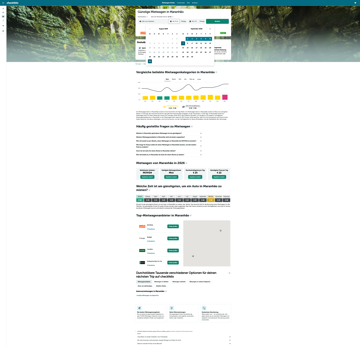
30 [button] (177, 57)
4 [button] (154, 43)
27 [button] (163, 57)
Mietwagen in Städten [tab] (161, 281)
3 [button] (196, 39)
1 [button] (172, 39)
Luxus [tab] (199, 79)
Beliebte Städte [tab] (161, 286)
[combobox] (143, 17)
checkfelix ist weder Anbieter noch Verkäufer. (152, 337)
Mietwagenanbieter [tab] (144, 281)
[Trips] (3, 26)
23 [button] (177, 52)
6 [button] (163, 43)
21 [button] (168, 52)
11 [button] (154, 48)
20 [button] (163, 52)
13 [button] (163, 48)
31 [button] (150, 61)
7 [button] (183, 43)
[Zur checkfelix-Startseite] (12, 3)
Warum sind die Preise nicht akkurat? (149, 343)
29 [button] (172, 57)
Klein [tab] (167, 79)
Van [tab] (185, 79)
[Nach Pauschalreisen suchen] (3, 20)
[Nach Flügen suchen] (3, 8)
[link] (147, 177)
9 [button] (176, 43)
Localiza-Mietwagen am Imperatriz (148, 295)
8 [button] (172, 43)
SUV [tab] (180, 79)
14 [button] (168, 48)
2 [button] (192, 39)
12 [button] (159, 48)
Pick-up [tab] (192, 79)
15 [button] (172, 48)
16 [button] (177, 48)
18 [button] (154, 52)
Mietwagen (138, 64)
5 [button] (205, 39)
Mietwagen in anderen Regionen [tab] (199, 281)
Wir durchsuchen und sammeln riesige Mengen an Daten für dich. (159, 340)
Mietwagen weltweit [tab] (179, 281)
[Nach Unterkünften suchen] (3, 12)
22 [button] (172, 52)
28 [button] (168, 57)
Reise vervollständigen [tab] (145, 286)
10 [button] (150, 48)
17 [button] (150, 52)
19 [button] (159, 52)
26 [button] (159, 57)
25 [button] (154, 57)
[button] (3, 3)
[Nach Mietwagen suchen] (3, 16)
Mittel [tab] (174, 79)
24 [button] (150, 57)
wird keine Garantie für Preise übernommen (181, 331)
